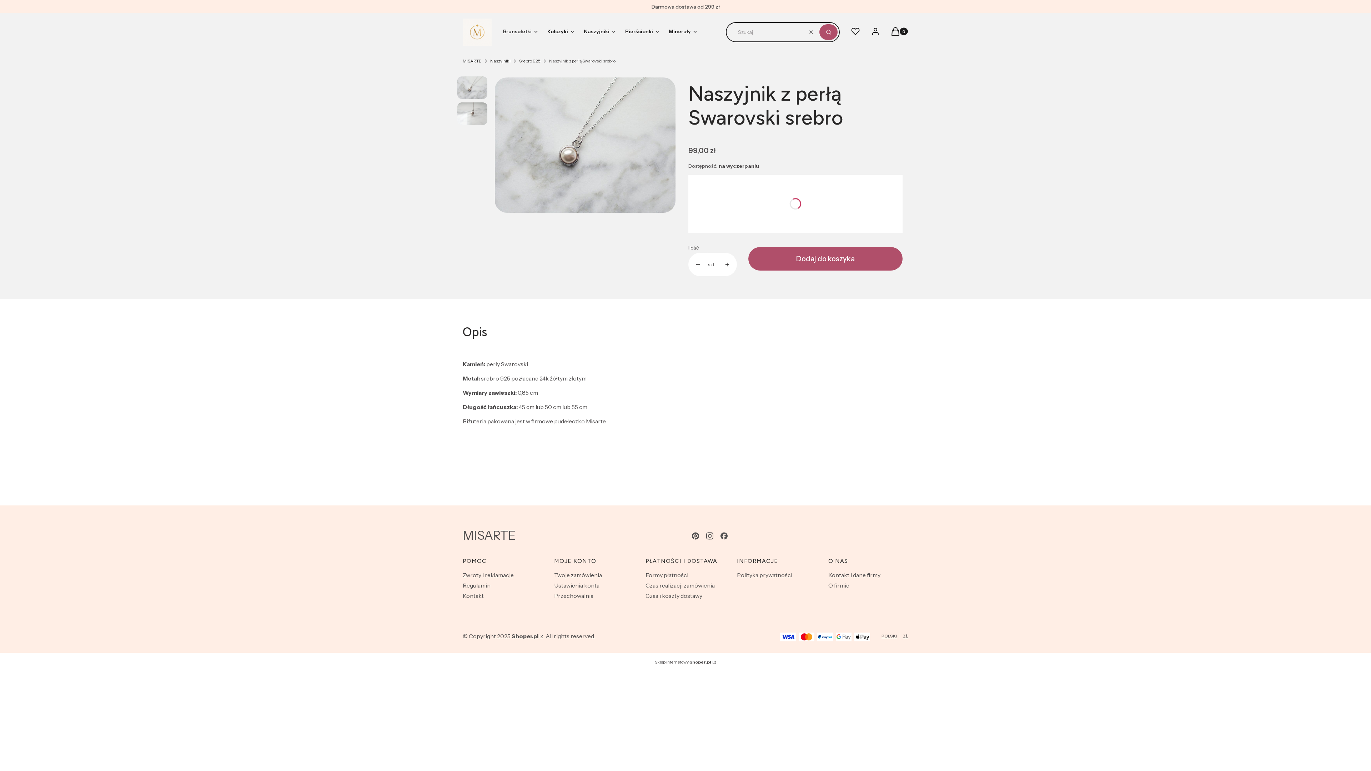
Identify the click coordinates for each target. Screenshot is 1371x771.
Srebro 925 (530, 61)
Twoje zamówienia (578, 575)
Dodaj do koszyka (825, 259)
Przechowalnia (573, 595)
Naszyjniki (500, 61)
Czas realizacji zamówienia (680, 585)
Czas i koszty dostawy (674, 595)
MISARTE (472, 61)
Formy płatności (667, 575)
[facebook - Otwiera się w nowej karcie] (724, 535)
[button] (828, 32)
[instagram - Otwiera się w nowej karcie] (709, 535)
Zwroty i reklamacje (488, 575)
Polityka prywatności (764, 575)
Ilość (693, 248)
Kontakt (473, 595)
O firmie (838, 585)
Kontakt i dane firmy (854, 575)
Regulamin (477, 585)
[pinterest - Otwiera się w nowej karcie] (695, 535)
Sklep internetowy (683, 662)
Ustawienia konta (576, 585)
